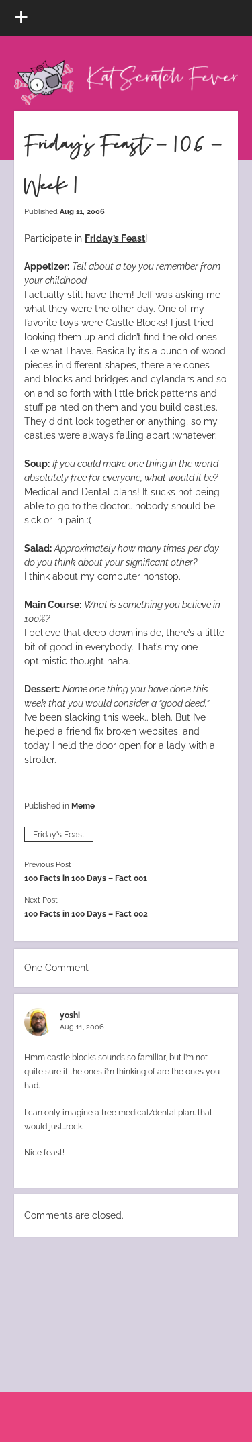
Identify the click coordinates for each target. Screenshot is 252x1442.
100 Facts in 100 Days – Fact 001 (85, 878)
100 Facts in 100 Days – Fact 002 (86, 914)
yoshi (70, 1015)
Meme (83, 806)
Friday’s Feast (115, 238)
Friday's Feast (59, 834)
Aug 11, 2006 (82, 211)
